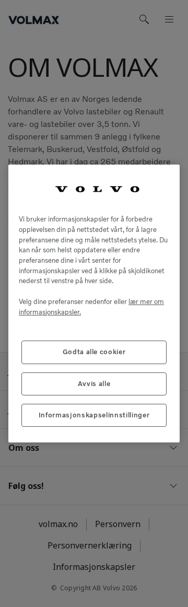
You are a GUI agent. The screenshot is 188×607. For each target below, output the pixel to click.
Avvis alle (94, 384)
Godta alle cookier (94, 352)
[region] (94, 304)
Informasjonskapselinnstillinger (94, 415)
